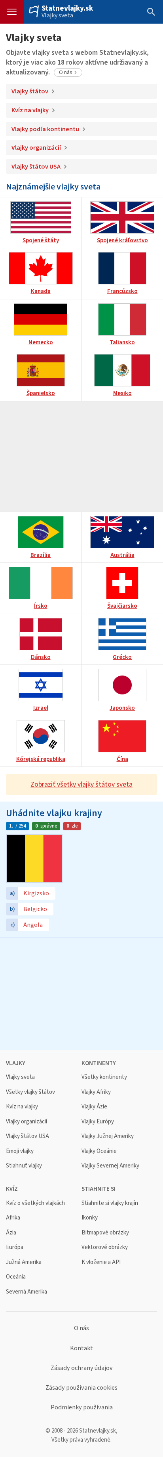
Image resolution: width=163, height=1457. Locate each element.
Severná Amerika (26, 1291)
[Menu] (12, 12)
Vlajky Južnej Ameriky (108, 1136)
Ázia (11, 1232)
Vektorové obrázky (105, 1247)
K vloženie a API (101, 1262)
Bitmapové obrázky (105, 1232)
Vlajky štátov (29, 91)
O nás (65, 72)
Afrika (13, 1217)
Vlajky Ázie (94, 1106)
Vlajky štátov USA (36, 166)
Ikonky (90, 1217)
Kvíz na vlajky (30, 110)
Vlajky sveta (57, 15)
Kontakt (81, 1348)
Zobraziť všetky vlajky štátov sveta (81, 784)
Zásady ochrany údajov (82, 1368)
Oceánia (16, 1276)
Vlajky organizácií (36, 147)
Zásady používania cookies (81, 1387)
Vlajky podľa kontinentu (45, 129)
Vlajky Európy (98, 1121)
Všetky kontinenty (104, 1077)
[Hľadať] (151, 12)
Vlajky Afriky (96, 1092)
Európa (14, 1247)
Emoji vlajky (20, 1151)
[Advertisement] (81, 456)
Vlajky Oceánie (99, 1151)
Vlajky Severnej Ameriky (110, 1165)
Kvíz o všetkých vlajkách (35, 1203)
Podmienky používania (82, 1407)
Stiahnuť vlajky (24, 1165)
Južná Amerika (24, 1262)
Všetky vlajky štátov (30, 1092)
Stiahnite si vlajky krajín (110, 1203)
